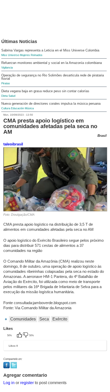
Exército (59, 319)
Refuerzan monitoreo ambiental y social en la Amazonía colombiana (51, 63)
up (20, 335)
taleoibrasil (13, 144)
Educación (17, 108)
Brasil (102, 136)
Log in (9, 383)
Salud (11, 95)
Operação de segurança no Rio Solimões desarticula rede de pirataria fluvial (52, 76)
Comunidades (23, 319)
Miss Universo (10, 55)
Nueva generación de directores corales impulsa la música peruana (51, 103)
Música (29, 108)
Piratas (5, 83)
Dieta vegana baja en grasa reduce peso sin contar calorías (45, 91)
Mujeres (25, 55)
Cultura (5, 108)
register (27, 383)
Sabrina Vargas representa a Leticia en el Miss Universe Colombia (50, 50)
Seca (44, 319)
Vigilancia (7, 67)
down (26, 335)
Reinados (36, 55)
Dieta (4, 95)
